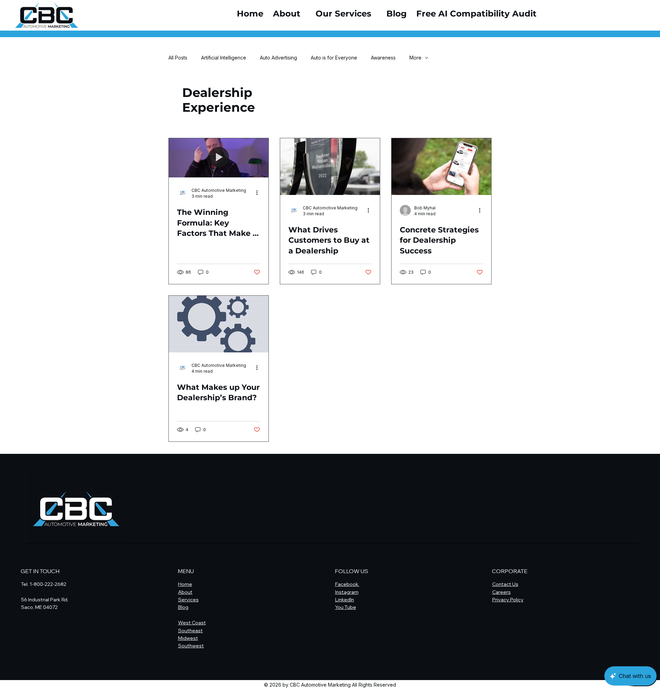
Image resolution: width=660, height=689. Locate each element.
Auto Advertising (278, 58)
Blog (183, 607)
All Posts (177, 58)
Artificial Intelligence (223, 58)
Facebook (347, 584)
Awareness (383, 58)
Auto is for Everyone (334, 58)
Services (188, 600)
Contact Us (505, 584)
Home (185, 584)
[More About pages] (304, 13)
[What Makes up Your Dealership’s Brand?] (218, 324)
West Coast (192, 623)
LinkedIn (344, 600)
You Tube (345, 607)
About (185, 592)
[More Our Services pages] (375, 13)
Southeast (190, 630)
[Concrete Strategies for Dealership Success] (441, 166)
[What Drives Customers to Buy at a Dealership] (330, 166)
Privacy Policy (508, 600)
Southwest (191, 646)
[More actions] (259, 193)
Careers (501, 592)
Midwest (188, 638)
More (415, 58)
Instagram (347, 592)
